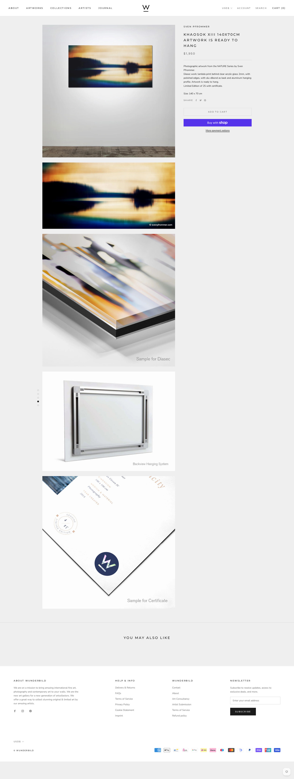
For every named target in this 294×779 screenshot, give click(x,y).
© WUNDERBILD (24, 750)
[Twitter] (201, 100)
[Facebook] (196, 100)
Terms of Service (124, 698)
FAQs (118, 693)
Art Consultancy (180, 698)
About (14, 8)
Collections (61, 8)
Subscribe (243, 711)
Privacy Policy (122, 704)
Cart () (278, 8)
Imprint (119, 715)
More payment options (218, 130)
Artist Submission (181, 704)
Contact (176, 687)
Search (261, 8)
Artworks (34, 8)
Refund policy (179, 715)
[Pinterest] (205, 100)
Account (244, 8)
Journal (105, 8)
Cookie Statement (124, 710)
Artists (85, 8)
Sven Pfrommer (197, 26)
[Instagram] (22, 711)
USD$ (225, 8)
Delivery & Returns (125, 687)
